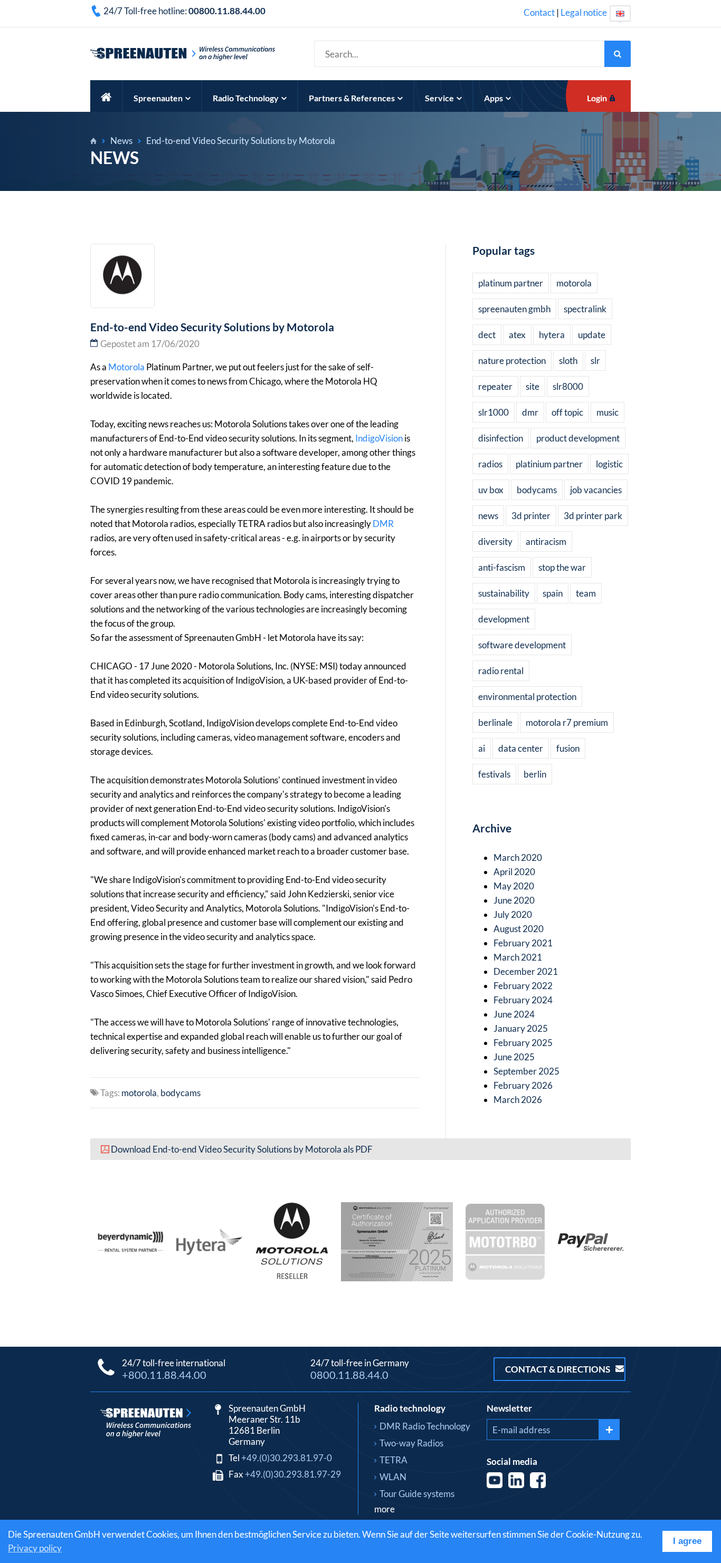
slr (595, 360)
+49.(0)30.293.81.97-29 (293, 1474)
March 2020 (518, 857)
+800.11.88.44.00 (164, 1374)
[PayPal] (590, 1247)
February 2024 (523, 999)
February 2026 (523, 1085)
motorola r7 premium (567, 722)
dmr (530, 412)
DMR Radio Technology (425, 1426)
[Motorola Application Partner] (505, 1276)
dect (487, 334)
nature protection (512, 360)
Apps (493, 98)
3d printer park (593, 515)
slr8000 (568, 386)
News (121, 140)
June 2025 (514, 1056)
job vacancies (596, 489)
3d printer (531, 515)
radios (490, 463)
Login (597, 98)
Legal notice (584, 12)
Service (439, 98)
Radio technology (409, 1408)
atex (517, 334)
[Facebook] (538, 1484)
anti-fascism (501, 567)
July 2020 (513, 914)
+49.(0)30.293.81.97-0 (286, 1457)
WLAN (393, 1476)
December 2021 (526, 971)
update (591, 334)
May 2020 (514, 885)
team (586, 593)
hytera (552, 334)
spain (553, 593)
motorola (139, 1092)
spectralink (585, 308)
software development (522, 644)
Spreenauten (158, 98)
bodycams (180, 1092)
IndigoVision (379, 438)
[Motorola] (291, 1277)
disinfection (500, 438)
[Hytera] (209, 1251)
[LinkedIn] (517, 1484)
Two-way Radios (411, 1443)
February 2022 (523, 985)
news (488, 515)
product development (578, 438)
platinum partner (510, 283)
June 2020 (514, 900)
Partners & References (352, 98)
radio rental (501, 670)
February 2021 (523, 942)
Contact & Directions (558, 1369)
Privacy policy (35, 1548)
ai (481, 748)
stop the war (562, 567)
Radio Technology (246, 98)
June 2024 (514, 1014)
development (503, 619)
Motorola (126, 366)
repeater (495, 386)
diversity (495, 541)
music (607, 412)
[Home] (106, 96)
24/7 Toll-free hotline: (184, 10)
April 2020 (514, 871)
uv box (491, 489)
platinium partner (549, 463)
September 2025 (526, 1071)
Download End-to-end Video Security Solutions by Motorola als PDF (242, 1149)
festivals (494, 774)
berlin (535, 774)
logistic (609, 463)
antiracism (546, 541)
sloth (568, 360)
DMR (383, 523)
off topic (567, 412)
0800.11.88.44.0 (349, 1374)
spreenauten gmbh (514, 308)
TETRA (393, 1459)
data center (520, 748)
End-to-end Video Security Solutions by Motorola (240, 140)
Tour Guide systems (417, 1493)
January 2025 (521, 1028)
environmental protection (527, 696)
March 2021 (518, 957)
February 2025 (523, 1042)
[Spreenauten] (93, 141)
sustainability (503, 593)
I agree (687, 1541)
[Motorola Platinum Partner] (397, 1277)
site (532, 386)
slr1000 (493, 412)
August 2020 (519, 928)
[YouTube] (495, 1484)
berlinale (495, 722)
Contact (539, 12)
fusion (568, 748)
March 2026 (518, 1099)
